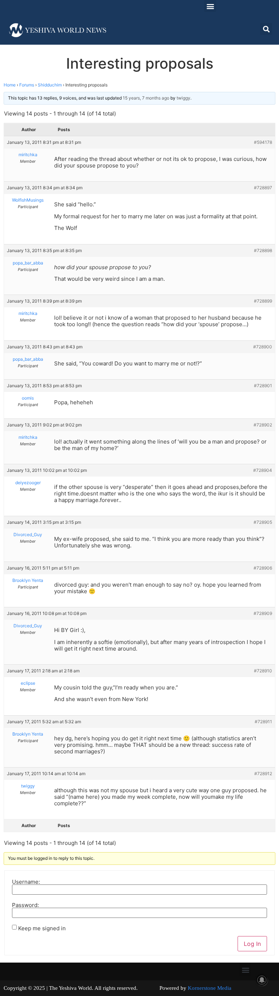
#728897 (263, 187)
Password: (25, 905)
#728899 (263, 301)
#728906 (263, 568)
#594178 (263, 142)
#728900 (262, 346)
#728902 (263, 425)
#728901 (263, 385)
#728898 (263, 250)
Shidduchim (50, 85)
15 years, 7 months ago (146, 98)
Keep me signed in (42, 928)
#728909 (263, 613)
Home (10, 85)
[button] (210, 6)
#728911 (263, 721)
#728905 (263, 522)
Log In (252, 943)
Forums (26, 85)
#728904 (262, 470)
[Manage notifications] (262, 980)
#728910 (263, 670)
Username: (26, 881)
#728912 (263, 773)
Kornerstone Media (209, 988)
